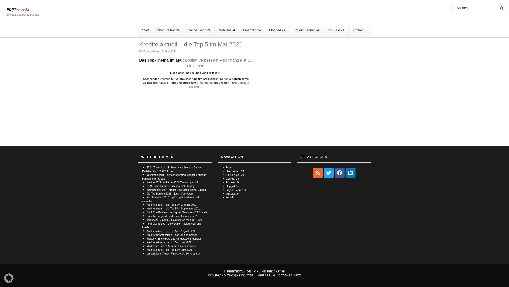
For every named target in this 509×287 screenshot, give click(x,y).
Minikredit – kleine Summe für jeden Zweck (171, 246)
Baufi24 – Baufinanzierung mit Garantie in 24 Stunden (177, 212)
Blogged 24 (231, 186)
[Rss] (318, 173)
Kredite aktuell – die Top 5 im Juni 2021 (169, 249)
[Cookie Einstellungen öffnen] (9, 282)
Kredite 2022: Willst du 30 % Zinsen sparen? (172, 182)
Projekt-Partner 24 (235, 190)
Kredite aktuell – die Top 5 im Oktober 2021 (171, 204)
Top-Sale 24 (232, 193)
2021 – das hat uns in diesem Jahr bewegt (171, 186)
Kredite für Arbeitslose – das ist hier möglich (172, 234)
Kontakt (229, 197)
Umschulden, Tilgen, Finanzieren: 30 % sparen (173, 253)
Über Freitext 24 (234, 171)
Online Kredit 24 (234, 174)
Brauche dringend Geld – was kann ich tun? (172, 216)
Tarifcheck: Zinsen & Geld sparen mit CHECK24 (174, 219)
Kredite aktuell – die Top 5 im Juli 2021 (169, 242)
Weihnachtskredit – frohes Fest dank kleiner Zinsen (176, 189)
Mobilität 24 (232, 178)
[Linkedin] (351, 173)
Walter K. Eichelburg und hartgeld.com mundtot (174, 238)
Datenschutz (289, 275)
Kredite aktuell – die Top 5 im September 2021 (173, 208)
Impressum (266, 275)
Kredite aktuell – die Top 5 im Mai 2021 (191, 44)
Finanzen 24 (232, 182)
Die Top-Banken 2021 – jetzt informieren (170, 193)
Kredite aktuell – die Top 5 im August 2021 (171, 231)
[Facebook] (340, 173)
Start (228, 167)
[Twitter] (329, 173)
